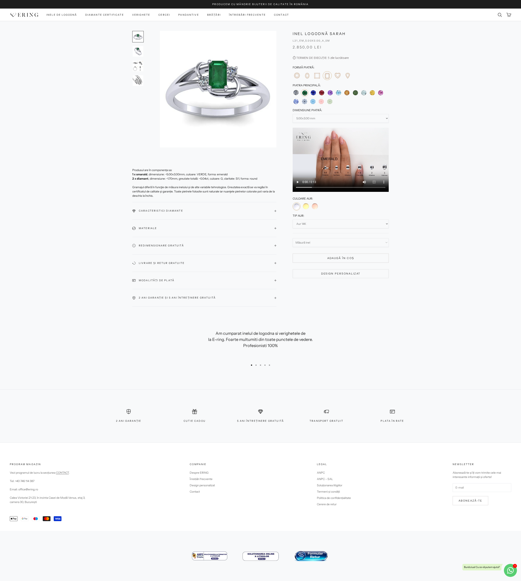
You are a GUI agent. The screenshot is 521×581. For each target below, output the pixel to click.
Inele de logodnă (61, 14)
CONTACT (62, 472)
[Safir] (313, 92)
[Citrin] (347, 92)
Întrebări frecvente (247, 14)
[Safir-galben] (372, 92)
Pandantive (188, 14)
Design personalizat (340, 273)
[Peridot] (355, 92)
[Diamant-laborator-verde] (329, 101)
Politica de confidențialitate (334, 498)
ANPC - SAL (325, 479)
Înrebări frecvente (201, 479)
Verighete (141, 14)
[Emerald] (327, 75)
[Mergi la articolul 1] (138, 36)
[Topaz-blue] (338, 92)
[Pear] (347, 75)
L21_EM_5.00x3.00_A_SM (311, 40)
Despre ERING (199, 472)
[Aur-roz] (315, 206)
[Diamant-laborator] (304, 101)
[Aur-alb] (296, 206)
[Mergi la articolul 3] (138, 66)
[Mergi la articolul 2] (138, 51)
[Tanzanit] (296, 101)
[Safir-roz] (380, 92)
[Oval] (307, 75)
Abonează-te (470, 500)
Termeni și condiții (328, 491)
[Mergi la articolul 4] (138, 80)
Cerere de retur (327, 504)
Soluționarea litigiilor (329, 485)
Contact (281, 14)
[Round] (297, 75)
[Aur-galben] (305, 206)
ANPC (321, 472)
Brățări (214, 14)
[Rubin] (321, 92)
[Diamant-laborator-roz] (321, 101)
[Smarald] (304, 93)
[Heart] (337, 75)
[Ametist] (330, 92)
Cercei (164, 14)
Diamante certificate (104, 14)
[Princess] (317, 75)
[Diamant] (296, 92)
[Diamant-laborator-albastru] (313, 101)
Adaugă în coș (340, 258)
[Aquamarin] (363, 92)
